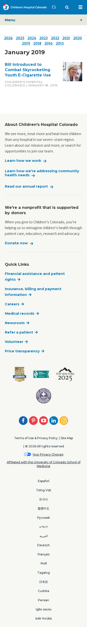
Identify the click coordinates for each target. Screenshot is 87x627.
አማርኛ (43, 527)
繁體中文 (43, 508)
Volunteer (14, 342)
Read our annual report (26, 186)
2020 (77, 38)
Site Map (67, 438)
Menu (10, 20)
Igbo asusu (43, 609)
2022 (55, 38)
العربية (44, 536)
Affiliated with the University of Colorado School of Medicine (43, 464)
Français (44, 554)
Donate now (16, 243)
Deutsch (43, 545)
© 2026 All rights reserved (44, 446)
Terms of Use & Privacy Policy (36, 438)
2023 (43, 38)
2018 (37, 43)
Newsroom (15, 323)
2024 (32, 38)
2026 (8, 38)
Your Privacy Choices (48, 454)
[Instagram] (63, 420)
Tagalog (43, 572)
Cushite (43, 591)
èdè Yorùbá (43, 618)
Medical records (19, 313)
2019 (26, 43)
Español (43, 481)
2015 (60, 43)
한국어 (43, 499)
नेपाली (43, 563)
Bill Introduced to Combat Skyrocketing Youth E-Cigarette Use (28, 69)
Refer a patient (19, 332)
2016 (48, 43)
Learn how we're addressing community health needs (42, 173)
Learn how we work (23, 161)
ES (56, 7)
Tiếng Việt (43, 490)
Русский (43, 517)
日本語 (43, 582)
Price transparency (22, 351)
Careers (12, 304)
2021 (66, 38)
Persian (43, 600)
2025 (20, 38)
